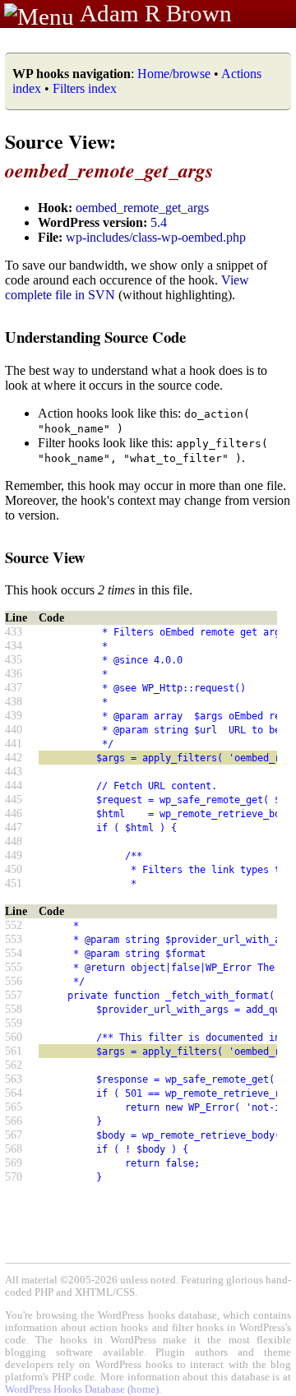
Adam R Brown (156, 13)
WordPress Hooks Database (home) (82, 1389)
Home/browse (173, 74)
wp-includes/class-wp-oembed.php (156, 237)
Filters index (85, 88)
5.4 (158, 222)
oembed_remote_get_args (142, 208)
